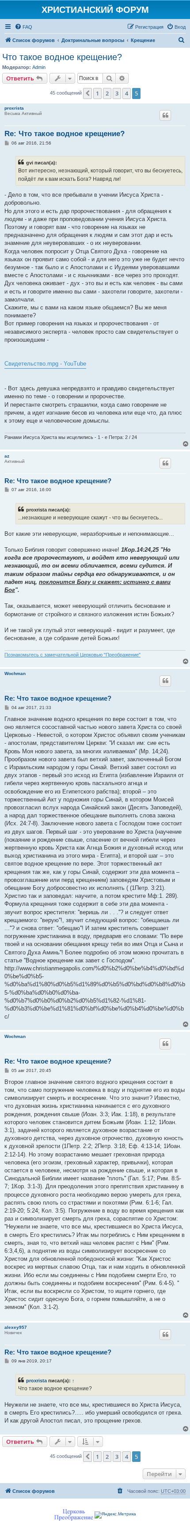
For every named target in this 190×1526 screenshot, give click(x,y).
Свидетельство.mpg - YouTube (45, 363)
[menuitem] (23, 27)
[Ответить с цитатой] (165, 115)
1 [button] (97, 93)
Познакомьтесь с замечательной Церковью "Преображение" (72, 654)
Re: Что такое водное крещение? (64, 134)
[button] (87, 93)
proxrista (14, 108)
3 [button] (116, 93)
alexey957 (15, 1327)
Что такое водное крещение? (62, 57)
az (6, 456)
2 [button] (107, 93)
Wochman (15, 673)
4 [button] (126, 93)
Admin (39, 67)
